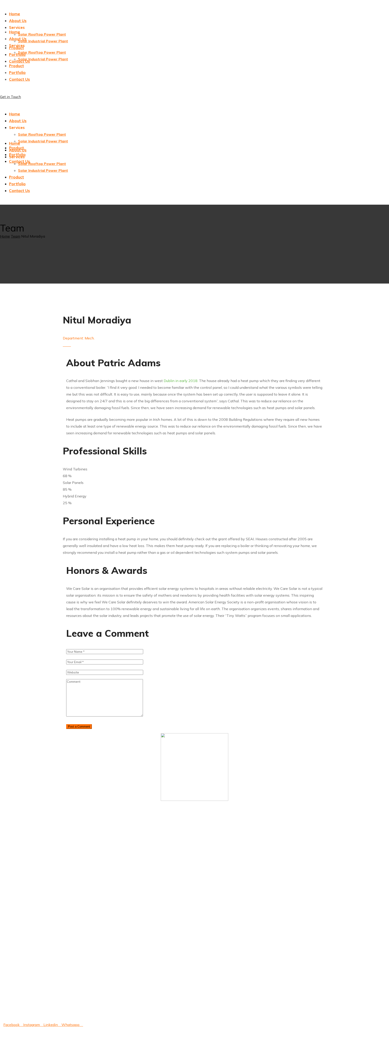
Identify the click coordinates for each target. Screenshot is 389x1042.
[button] (194, 96)
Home (5, 236)
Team (15, 236)
